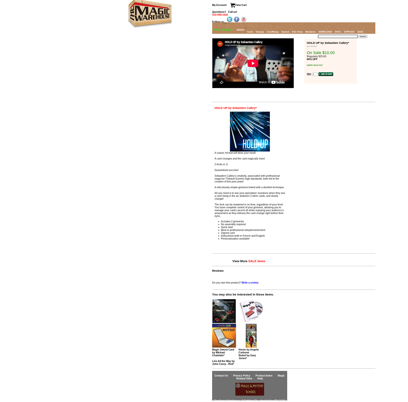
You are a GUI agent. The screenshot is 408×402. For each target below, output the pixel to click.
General (285, 32)
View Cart (241, 5)
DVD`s (338, 32)
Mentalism (311, 32)
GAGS (360, 32)
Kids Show (297, 32)
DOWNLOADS (325, 32)
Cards (250, 32)
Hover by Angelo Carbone (249, 351)
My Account (219, 5)
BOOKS (240, 30)
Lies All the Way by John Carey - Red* (223, 362)
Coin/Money (273, 32)
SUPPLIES (349, 32)
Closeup (260, 32)
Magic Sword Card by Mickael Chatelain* (223, 352)
